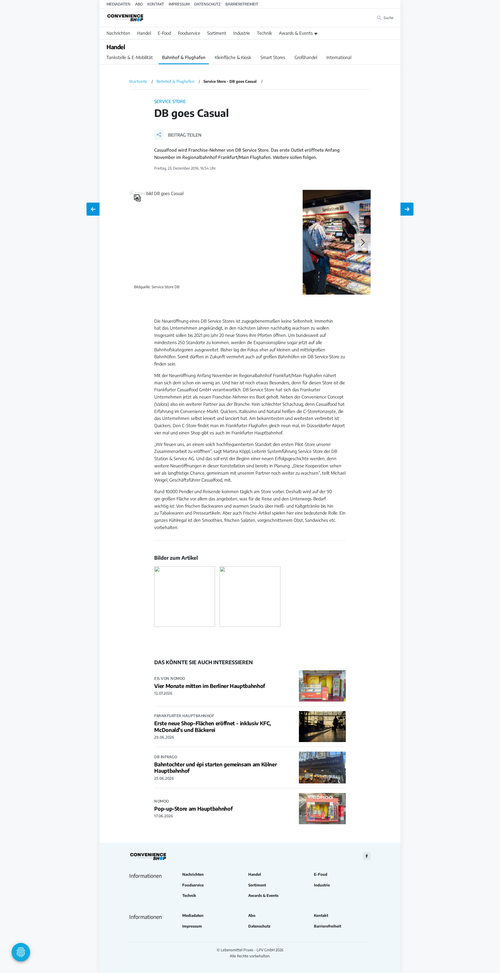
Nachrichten (118, 33)
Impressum (179, 4)
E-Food (164, 33)
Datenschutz (207, 4)
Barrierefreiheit (241, 4)
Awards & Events (296, 33)
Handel (144, 33)
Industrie (241, 33)
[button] (178, 135)
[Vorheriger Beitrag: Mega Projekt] (93, 209)
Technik (264, 33)
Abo (139, 4)
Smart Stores (272, 57)
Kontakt (155, 4)
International (338, 57)
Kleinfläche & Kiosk (233, 57)
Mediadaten (118, 4)
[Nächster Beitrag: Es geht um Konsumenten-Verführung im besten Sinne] (406, 209)
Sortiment (216, 33)
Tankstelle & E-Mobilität (129, 57)
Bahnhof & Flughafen (183, 57)
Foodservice (189, 33)
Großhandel (306, 57)
